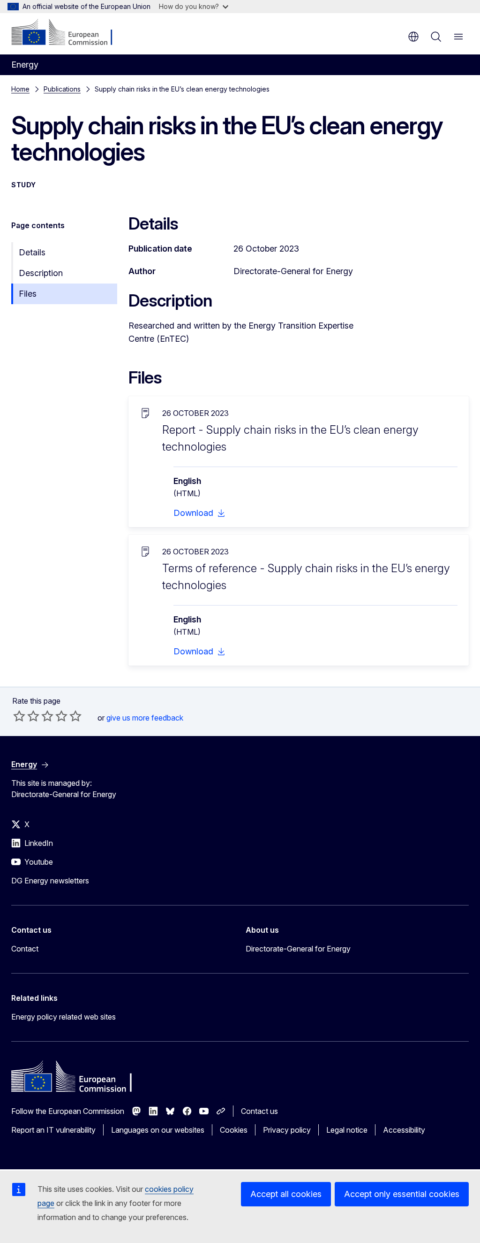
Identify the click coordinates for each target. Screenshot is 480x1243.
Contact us (259, 1111)
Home (20, 89)
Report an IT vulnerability (53, 1130)
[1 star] (19, 716)
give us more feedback (144, 717)
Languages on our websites (157, 1130)
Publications (62, 89)
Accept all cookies (286, 1194)
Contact (24, 948)
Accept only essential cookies (401, 1194)
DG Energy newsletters (50, 880)
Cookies (234, 1130)
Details (32, 252)
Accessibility (404, 1130)
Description (41, 273)
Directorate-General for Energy (298, 948)
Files (28, 294)
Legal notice (347, 1130)
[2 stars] (26, 716)
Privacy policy (287, 1130)
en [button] (413, 36)
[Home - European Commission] (68, 33)
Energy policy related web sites (63, 1016)
